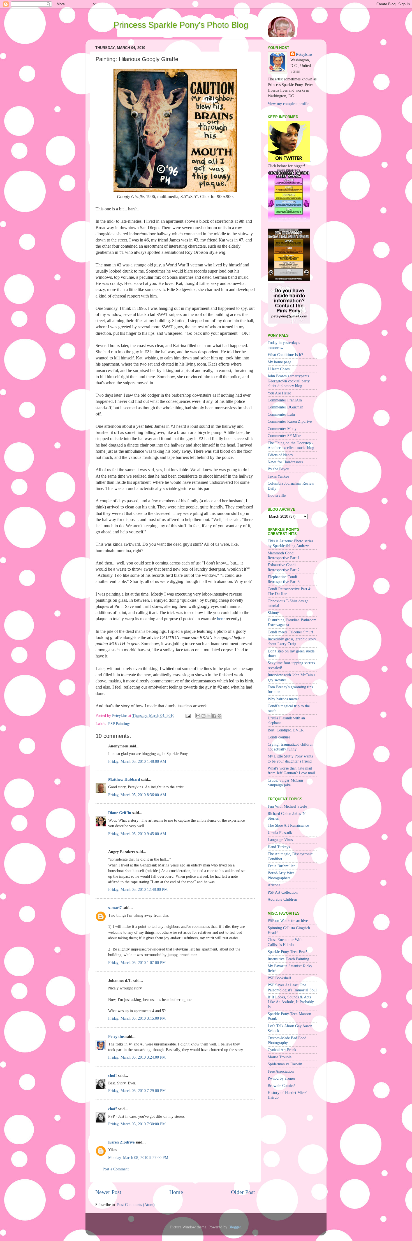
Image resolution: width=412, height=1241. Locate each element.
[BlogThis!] (203, 716)
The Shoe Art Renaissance (288, 825)
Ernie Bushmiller (281, 866)
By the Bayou (278, 469)
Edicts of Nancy (280, 455)
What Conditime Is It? (285, 354)
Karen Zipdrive (121, 1142)
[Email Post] (188, 715)
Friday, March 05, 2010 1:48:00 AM (137, 761)
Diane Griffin (119, 812)
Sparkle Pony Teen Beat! (287, 951)
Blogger (234, 1227)
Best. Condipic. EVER (286, 730)
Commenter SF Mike (284, 435)
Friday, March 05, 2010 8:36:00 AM (137, 795)
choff (112, 1075)
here (220, 618)
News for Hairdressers (285, 462)
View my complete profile (288, 103)
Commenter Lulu (281, 414)
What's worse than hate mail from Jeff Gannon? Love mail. (292, 770)
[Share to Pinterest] (219, 716)
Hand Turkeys (279, 847)
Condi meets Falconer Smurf (290, 632)
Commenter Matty (282, 428)
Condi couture (279, 737)
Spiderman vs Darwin (285, 1064)
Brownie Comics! (281, 1085)
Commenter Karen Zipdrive (290, 421)
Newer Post (108, 1192)
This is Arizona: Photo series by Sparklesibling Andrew (290, 543)
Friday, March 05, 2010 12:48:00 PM (138, 889)
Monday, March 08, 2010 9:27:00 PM (138, 1157)
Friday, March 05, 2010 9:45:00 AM (137, 833)
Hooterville (277, 495)
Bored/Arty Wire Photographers (281, 875)
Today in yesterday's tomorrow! (284, 345)
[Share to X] (209, 716)
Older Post (243, 1192)
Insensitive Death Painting (288, 959)
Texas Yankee (278, 476)
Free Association (281, 1071)
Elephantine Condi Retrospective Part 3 (284, 579)
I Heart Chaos (279, 369)
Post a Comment (116, 1169)
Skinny (273, 612)
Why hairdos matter (283, 699)
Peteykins (116, 1036)
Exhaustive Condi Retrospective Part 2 (284, 567)
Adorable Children (282, 899)
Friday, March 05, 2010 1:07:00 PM (137, 962)
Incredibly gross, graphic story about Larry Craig (292, 641)
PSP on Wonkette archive (288, 920)
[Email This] (198, 716)
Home (176, 1192)
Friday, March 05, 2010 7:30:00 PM (137, 1124)
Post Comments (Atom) (136, 1204)
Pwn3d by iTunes (281, 1078)
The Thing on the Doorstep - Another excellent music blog (291, 445)
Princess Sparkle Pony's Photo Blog (181, 24)
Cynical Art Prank (282, 1049)
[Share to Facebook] (214, 716)
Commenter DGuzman (285, 407)
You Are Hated (279, 393)
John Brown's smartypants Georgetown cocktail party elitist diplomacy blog (289, 381)
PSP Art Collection (283, 892)
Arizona (274, 885)
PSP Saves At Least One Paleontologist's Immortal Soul (292, 987)
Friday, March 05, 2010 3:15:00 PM (137, 1018)
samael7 (115, 907)
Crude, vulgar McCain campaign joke (285, 782)
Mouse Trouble (279, 1057)
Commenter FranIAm (285, 400)
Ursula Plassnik (280, 832)
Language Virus (280, 839)
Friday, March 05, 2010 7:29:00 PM (137, 1090)
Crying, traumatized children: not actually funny (291, 746)
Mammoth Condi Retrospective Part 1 (284, 555)
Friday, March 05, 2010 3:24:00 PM (137, 1057)
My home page (279, 362)
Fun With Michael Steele (287, 806)
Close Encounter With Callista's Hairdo (285, 942)
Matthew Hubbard (124, 779)
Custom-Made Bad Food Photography (287, 1040)
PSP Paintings (119, 723)
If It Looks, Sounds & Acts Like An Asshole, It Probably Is (291, 1002)
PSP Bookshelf (279, 978)
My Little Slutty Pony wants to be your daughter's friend (290, 758)
